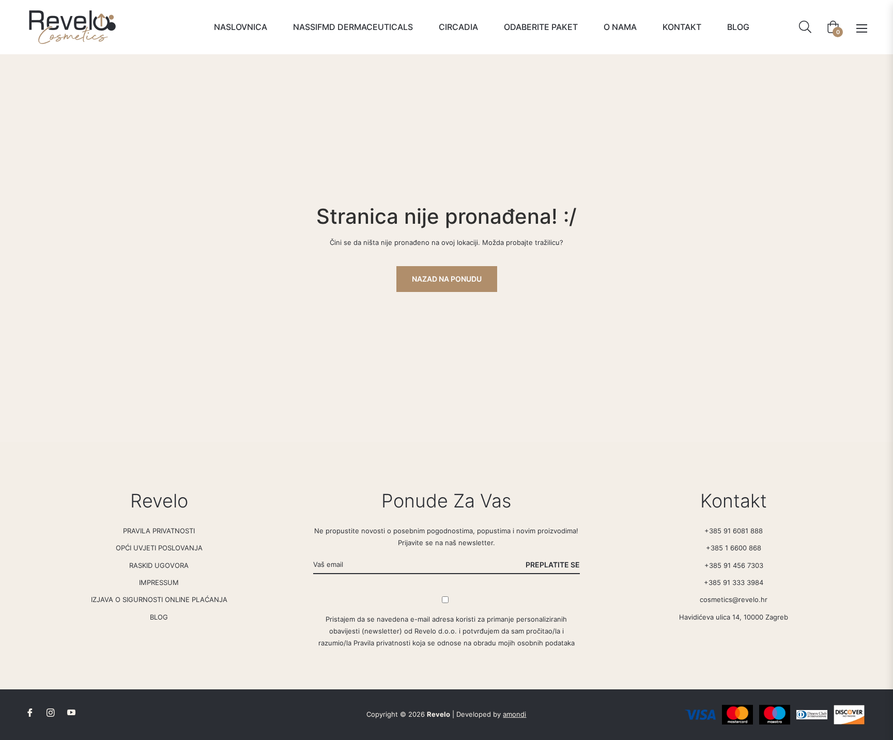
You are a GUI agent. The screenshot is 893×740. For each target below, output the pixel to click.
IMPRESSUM (159, 582)
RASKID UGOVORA (159, 565)
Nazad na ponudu (447, 278)
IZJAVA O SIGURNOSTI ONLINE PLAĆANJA (159, 599)
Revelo (438, 714)
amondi (514, 714)
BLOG (159, 617)
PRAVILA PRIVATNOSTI (159, 531)
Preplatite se (553, 564)
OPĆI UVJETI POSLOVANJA (159, 548)
